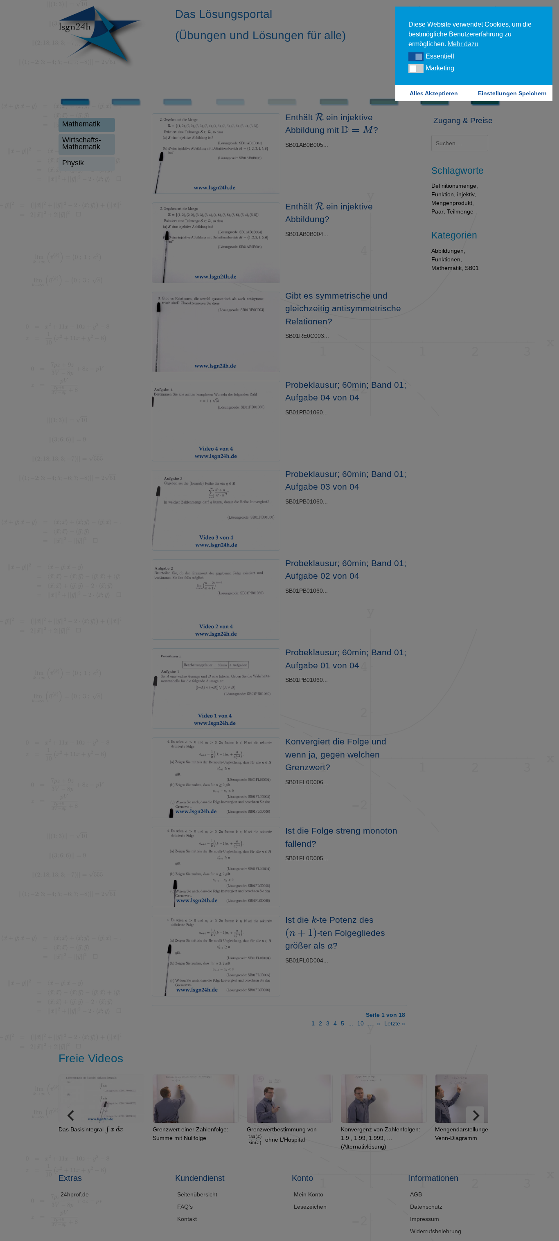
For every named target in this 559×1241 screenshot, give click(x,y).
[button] (416, 56)
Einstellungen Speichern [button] (512, 93)
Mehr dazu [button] (463, 43)
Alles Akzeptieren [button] (434, 93)
